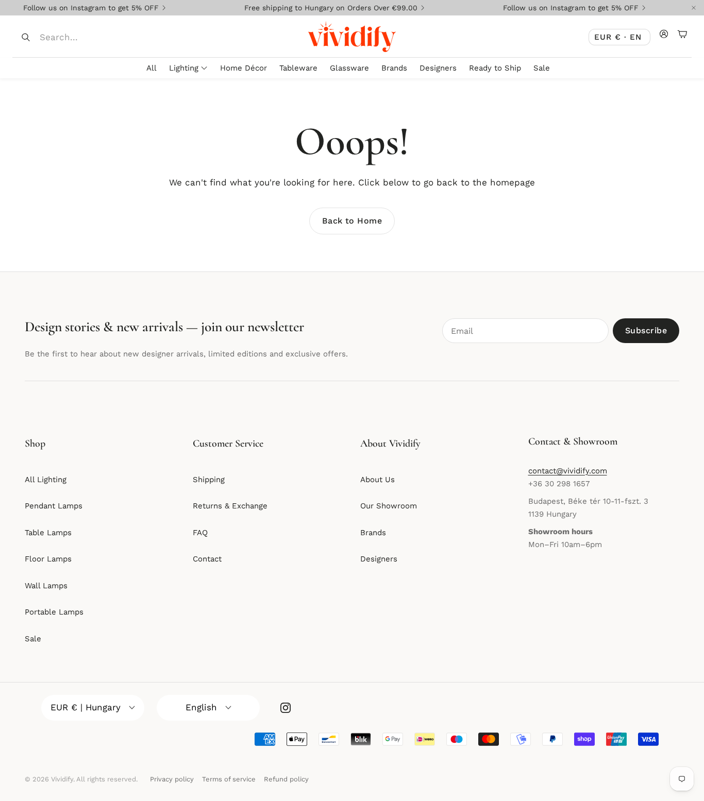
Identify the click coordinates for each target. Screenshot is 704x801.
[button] (88, 37)
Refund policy (286, 779)
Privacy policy (172, 779)
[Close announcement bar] (693, 7)
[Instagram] (285, 708)
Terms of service (229, 779)
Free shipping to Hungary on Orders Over (330, 7)
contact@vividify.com (567, 470)
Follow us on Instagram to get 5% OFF (91, 7)
